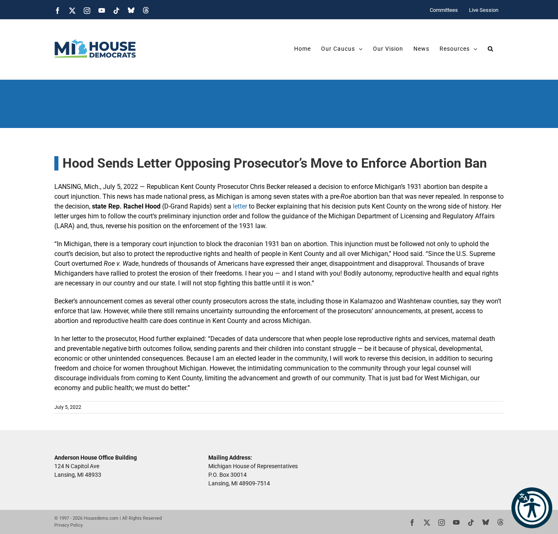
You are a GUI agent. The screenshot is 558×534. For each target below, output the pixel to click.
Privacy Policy (68, 525)
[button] (531, 507)
